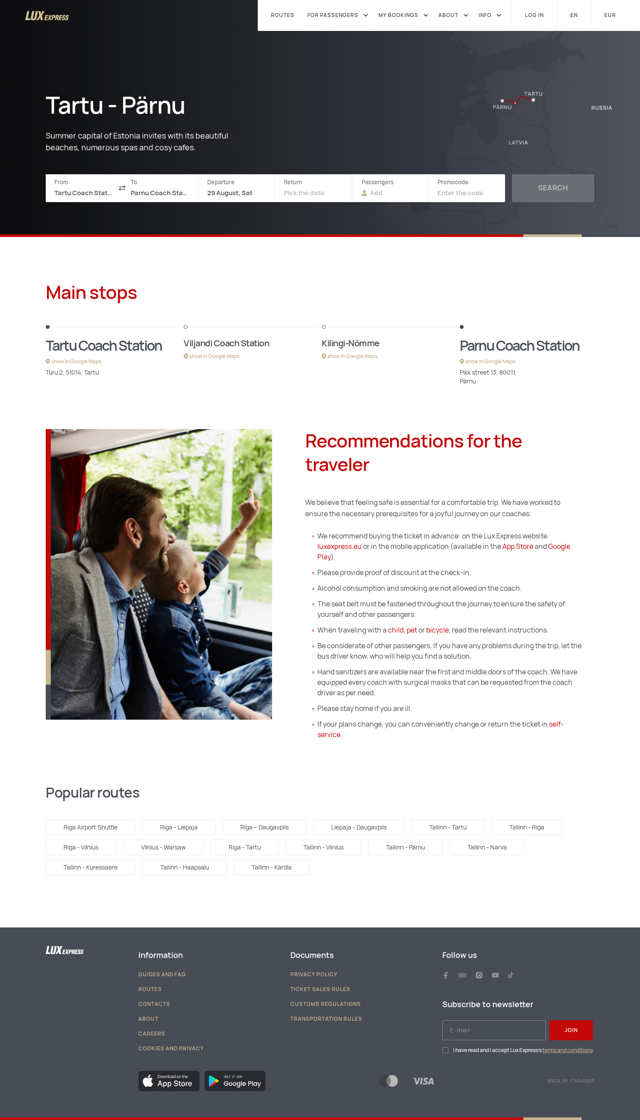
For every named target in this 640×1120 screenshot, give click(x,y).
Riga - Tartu (245, 847)
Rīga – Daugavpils (264, 827)
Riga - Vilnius (81, 847)
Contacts (154, 1004)
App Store (517, 546)
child (396, 630)
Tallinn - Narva (487, 847)
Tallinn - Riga (526, 827)
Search (553, 188)
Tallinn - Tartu (448, 827)
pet (412, 630)
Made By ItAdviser (571, 1081)
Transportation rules (326, 1018)
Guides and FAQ (162, 974)
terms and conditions (567, 1050)
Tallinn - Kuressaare (91, 867)
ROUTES (282, 15)
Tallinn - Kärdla (272, 867)
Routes (150, 989)
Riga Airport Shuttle (91, 827)
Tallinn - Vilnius (323, 847)
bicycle (437, 630)
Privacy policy (313, 974)
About (148, 1018)
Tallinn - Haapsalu (184, 867)
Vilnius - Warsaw (163, 847)
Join (571, 1030)
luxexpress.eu (339, 546)
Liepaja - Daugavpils (359, 827)
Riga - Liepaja (179, 827)
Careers (151, 1033)
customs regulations (325, 1004)
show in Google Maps (76, 362)
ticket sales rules (320, 989)
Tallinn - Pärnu (405, 847)
